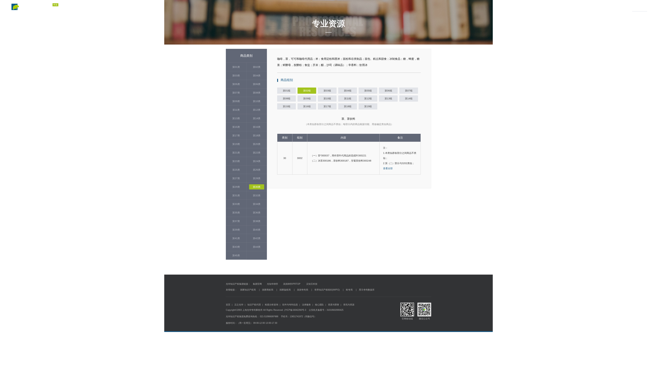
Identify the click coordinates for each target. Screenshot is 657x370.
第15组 (286, 106)
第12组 (368, 98)
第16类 (256, 127)
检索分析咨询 (564, 6)
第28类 (256, 178)
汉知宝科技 (311, 284)
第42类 (256, 238)
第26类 (256, 169)
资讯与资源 (638, 6)
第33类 (236, 204)
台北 (107, 8)
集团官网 (257, 284)
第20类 (256, 144)
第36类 (256, 212)
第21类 (236, 152)
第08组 (286, 98)
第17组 (327, 106)
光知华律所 (272, 284)
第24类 (256, 161)
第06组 (388, 90)
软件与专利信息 (586, 6)
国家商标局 (267, 289)
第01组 (286, 90)
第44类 (256, 246)
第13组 (388, 98)
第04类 (256, 75)
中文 (55, 5)
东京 (127, 8)
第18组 (347, 106)
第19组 (368, 106)
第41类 (236, 238)
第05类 (236, 84)
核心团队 (319, 304)
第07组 (409, 90)
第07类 (236, 92)
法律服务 (605, 6)
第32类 (256, 195)
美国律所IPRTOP (291, 284)
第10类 (256, 101)
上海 (63, 8)
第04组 (347, 90)
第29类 (236, 187)
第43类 (236, 246)
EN (73, 5)
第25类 (236, 169)
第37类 (236, 221)
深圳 (98, 8)
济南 (81, 8)
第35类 (236, 212)
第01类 (236, 67)
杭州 (89, 8)
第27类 (236, 178)
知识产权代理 (543, 6)
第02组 (307, 90)
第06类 (256, 84)
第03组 (327, 90)
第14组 (409, 98)
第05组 (368, 90)
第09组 (307, 98)
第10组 (327, 98)
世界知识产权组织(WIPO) (327, 289)
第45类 (236, 255)
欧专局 (349, 289)
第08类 (256, 92)
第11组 (347, 98)
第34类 (256, 204)
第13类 (236, 118)
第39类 (236, 229)
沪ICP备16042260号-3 (295, 310)
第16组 (307, 106)
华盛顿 (117, 8)
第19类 (236, 144)
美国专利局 (302, 289)
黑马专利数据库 (367, 289)
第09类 (236, 101)
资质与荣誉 (623, 6)
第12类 (256, 109)
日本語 (65, 5)
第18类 (256, 135)
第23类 (236, 161)
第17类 (236, 135)
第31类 (236, 195)
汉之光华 (525, 6)
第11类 (236, 109)
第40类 (256, 229)
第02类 (256, 67)
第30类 (256, 187)
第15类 (236, 127)
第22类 (256, 152)
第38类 (256, 221)
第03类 (236, 75)
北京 (72, 8)
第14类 (256, 118)
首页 (514, 6)
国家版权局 (285, 289)
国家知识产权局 (248, 289)
